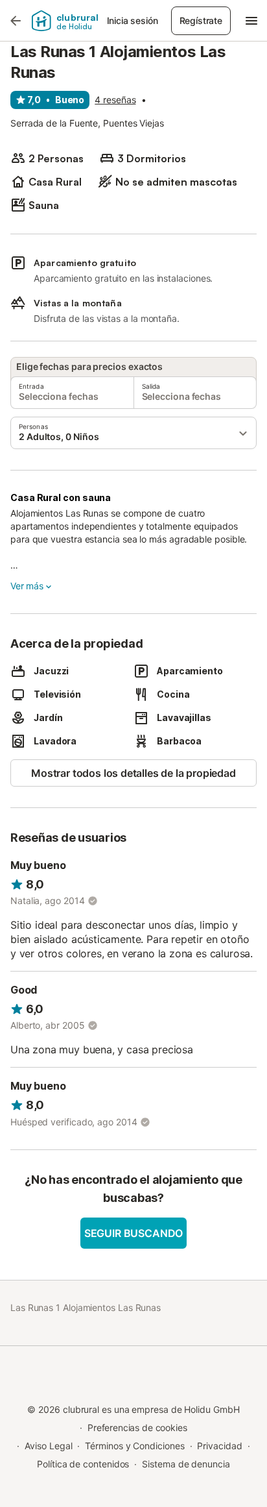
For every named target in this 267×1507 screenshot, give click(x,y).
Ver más (26, 585)
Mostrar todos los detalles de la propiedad (133, 772)
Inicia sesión (132, 20)
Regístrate (201, 20)
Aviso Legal (48, 1445)
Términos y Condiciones (134, 1445)
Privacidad (219, 1445)
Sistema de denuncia (185, 1463)
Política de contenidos (83, 1463)
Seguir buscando (133, 1233)
